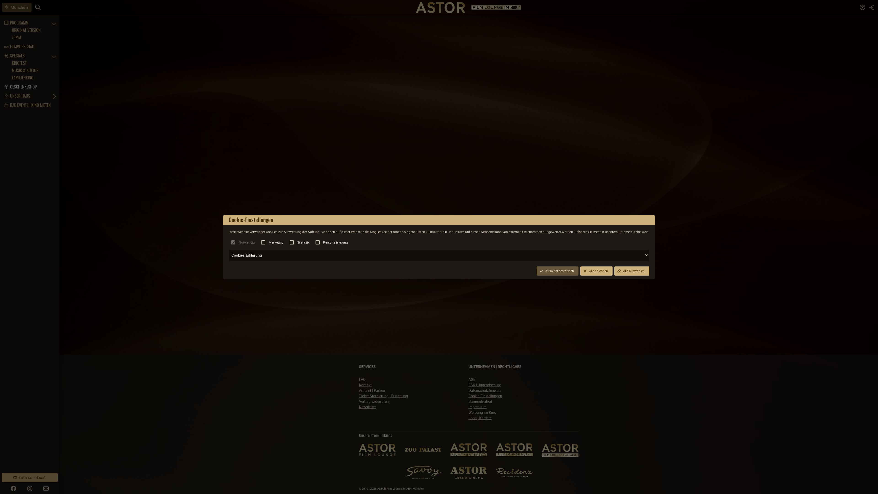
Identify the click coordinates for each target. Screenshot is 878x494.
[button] (439, 255)
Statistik (303, 242)
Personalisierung (335, 242)
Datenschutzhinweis (633, 232)
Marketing (276, 242)
